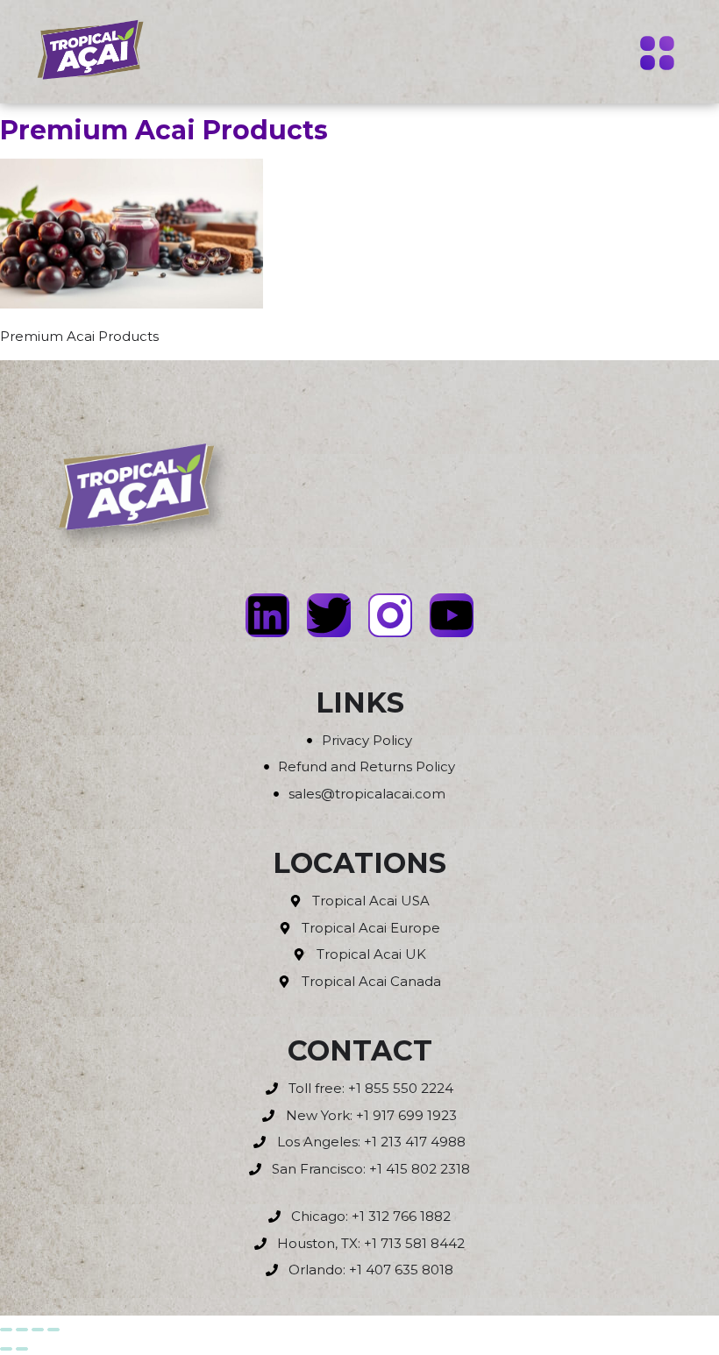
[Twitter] (329, 615)
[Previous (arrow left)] (6, 1349)
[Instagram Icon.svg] (390, 615)
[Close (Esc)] (53, 1329)
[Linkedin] (267, 615)
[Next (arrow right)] (22, 1349)
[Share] (38, 1329)
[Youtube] (451, 615)
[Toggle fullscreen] (22, 1329)
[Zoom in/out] (6, 1329)
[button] (657, 55)
